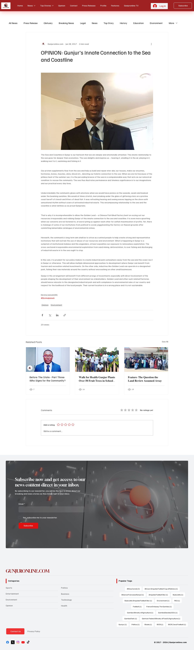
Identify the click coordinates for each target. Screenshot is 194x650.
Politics (64, 587)
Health (64, 605)
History (123, 23)
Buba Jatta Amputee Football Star (139, 600)
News (94, 23)
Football (138, 606)
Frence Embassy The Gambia (160, 606)
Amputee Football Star (159, 594)
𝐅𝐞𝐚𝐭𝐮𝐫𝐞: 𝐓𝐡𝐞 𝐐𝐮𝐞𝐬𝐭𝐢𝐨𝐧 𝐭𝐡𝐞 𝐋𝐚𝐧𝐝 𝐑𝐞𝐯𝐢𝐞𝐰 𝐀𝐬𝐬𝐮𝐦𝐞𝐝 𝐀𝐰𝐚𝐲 (145, 378)
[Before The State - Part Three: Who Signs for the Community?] (48, 359)
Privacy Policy (33, 631)
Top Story (109, 23)
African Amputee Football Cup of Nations (162, 589)
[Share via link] (64, 315)
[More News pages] (34, 5)
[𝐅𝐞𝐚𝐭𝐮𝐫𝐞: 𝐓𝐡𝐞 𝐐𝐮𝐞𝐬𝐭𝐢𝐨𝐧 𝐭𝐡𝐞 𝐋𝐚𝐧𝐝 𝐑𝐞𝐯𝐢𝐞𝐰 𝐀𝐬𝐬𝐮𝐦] (146, 359)
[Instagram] (18, 642)
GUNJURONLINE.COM (28, 571)
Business (65, 594)
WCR (161, 624)
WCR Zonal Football (178, 624)
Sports (9, 587)
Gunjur (124, 624)
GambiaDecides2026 (168, 612)
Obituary (48, 23)
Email (22, 504)
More (171, 23)
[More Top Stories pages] (53, 5)
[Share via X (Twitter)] (49, 315)
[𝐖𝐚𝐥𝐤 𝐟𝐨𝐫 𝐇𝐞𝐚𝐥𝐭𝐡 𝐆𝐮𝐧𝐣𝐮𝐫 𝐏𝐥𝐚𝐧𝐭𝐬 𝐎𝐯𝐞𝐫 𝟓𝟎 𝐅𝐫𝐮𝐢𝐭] (97, 359)
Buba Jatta (179, 594)
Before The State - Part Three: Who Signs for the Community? (47, 378)
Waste (149, 624)
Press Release (30, 23)
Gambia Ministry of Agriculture (141, 612)
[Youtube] (23, 642)
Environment (156, 23)
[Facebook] (7, 642)
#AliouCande (134, 589)
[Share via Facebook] (42, 315)
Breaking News (66, 23)
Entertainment (12, 593)
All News (13, 23)
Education (138, 23)
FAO (178, 600)
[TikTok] (28, 642)
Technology (66, 599)
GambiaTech (131, 618)
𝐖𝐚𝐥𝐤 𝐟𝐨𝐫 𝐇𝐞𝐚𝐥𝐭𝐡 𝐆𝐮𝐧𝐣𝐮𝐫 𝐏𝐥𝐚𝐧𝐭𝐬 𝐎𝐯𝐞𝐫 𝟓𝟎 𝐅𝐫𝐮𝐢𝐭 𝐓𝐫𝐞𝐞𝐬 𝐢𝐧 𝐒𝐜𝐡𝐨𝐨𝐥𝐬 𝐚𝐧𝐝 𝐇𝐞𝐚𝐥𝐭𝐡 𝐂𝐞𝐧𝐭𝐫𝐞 (97, 378)
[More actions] (151, 44)
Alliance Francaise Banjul (133, 594)
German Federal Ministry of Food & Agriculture (162, 618)
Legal (83, 23)
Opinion (45, 305)
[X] (13, 642)
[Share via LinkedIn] (57, 315)
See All (165, 341)
